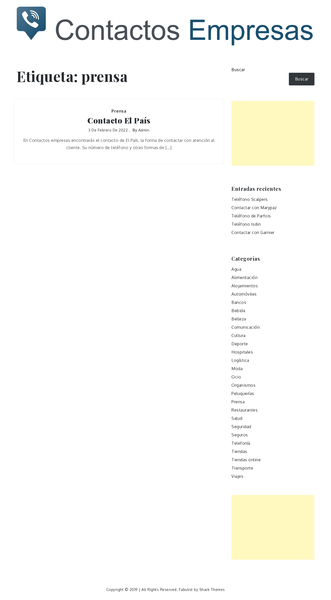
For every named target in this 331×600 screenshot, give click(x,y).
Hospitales (242, 352)
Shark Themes (212, 589)
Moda (237, 368)
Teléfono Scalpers (249, 199)
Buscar (238, 69)
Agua (236, 269)
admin (143, 130)
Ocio (236, 376)
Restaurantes (244, 410)
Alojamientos (244, 285)
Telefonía (240, 443)
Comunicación (245, 327)
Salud (237, 418)
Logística (240, 360)
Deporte (239, 343)
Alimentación (244, 277)
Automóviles (244, 294)
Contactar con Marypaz (254, 207)
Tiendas (239, 451)
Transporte (242, 468)
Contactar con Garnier (253, 232)
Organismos (243, 385)
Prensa (118, 111)
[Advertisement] (272, 133)
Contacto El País (118, 120)
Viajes (237, 476)
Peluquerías (242, 393)
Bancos (238, 302)
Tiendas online (246, 459)
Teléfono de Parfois (251, 215)
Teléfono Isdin (246, 224)
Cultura (238, 335)
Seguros (239, 434)
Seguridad (241, 426)
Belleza (238, 318)
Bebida (238, 310)
